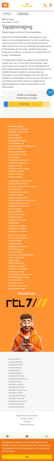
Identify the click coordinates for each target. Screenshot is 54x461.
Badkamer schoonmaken (18, 132)
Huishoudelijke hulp (16, 143)
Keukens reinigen (15, 244)
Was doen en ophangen (18, 285)
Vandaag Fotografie (16, 407)
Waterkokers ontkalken (17, 231)
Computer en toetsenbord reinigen (22, 186)
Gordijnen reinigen (15, 195)
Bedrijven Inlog (27, 425)
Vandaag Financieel (16, 398)
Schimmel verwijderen (17, 163)
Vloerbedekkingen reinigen (19, 277)
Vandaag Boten (14, 370)
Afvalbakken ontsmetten (18, 129)
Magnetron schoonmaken (18, 206)
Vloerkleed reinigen (16, 283)
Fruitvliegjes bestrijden (17, 140)
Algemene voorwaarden (27, 416)
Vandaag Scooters (15, 393)
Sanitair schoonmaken (17, 220)
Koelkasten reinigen (16, 249)
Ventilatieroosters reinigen (18, 168)
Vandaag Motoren (15, 373)
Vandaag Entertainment (17, 379)
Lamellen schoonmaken (18, 203)
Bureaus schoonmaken (17, 183)
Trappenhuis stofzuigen (17, 269)
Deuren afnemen (15, 189)
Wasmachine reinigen (17, 288)
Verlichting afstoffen (16, 171)
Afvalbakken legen (15, 126)
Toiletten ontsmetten (16, 263)
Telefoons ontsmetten (17, 226)
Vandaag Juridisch (15, 384)
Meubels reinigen (15, 149)
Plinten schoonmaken (17, 152)
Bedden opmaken (15, 138)
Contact (26, 422)
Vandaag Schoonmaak (17, 390)
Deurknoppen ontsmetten (18, 192)
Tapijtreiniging (13, 223)
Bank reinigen (13, 135)
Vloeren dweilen (14, 280)
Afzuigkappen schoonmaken (20, 181)
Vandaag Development (17, 401)
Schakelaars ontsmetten (18, 160)
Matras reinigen (14, 209)
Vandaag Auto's (14, 359)
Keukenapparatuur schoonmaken (22, 146)
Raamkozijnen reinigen (17, 154)
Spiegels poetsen (15, 166)
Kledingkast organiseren (18, 246)
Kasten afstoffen (15, 241)
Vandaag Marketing (16, 404)
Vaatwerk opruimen (16, 272)
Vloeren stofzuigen (15, 174)
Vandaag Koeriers (15, 365)
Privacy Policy (27, 419)
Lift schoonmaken (15, 252)
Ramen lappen (14, 157)
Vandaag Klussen (15, 362)
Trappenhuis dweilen (16, 266)
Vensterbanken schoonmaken (20, 274)
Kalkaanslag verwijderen (18, 238)
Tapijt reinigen (13, 260)
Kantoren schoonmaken (18, 198)
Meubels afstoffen (15, 212)
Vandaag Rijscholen (16, 376)
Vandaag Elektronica (16, 395)
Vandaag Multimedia (16, 387)
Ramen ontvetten (15, 217)
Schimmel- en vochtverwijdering (21, 255)
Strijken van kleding (16, 257)
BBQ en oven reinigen (17, 235)
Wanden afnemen (15, 177)
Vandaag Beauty (15, 367)
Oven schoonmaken (16, 214)
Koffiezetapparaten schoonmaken (22, 200)
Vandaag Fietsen (15, 381)
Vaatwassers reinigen (17, 228)
